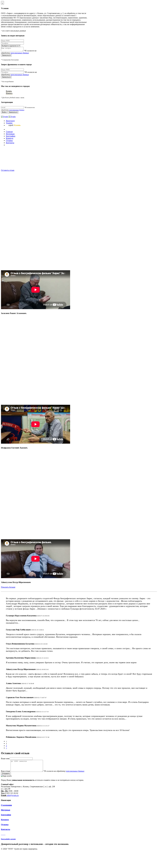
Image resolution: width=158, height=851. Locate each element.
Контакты (5, 829)
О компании (6, 805)
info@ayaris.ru (13, 795)
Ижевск (9, 93)
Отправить (6, 773)
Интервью (5, 810)
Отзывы (5, 824)
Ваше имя (5, 758)
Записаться (6, 55)
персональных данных (20, 53)
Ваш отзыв (6, 771)
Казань (9, 91)
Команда (5, 820)
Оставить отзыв (7, 170)
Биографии (6, 815)
